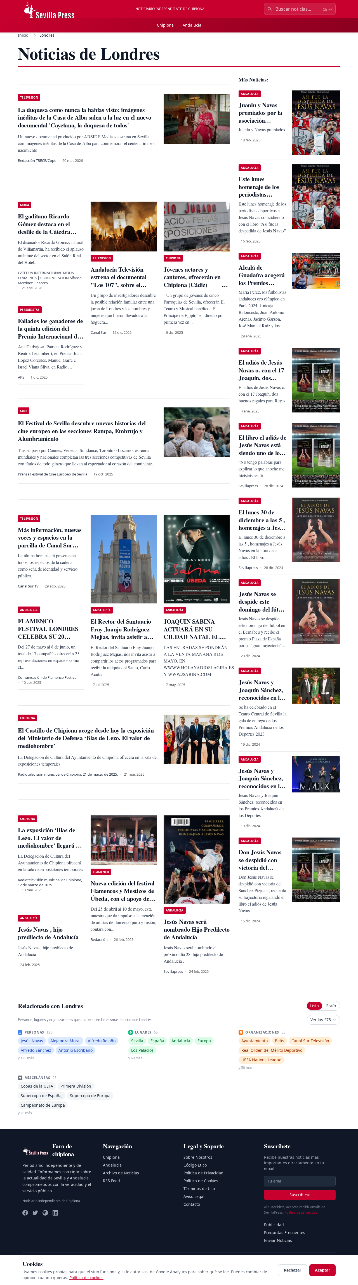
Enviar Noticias (278, 1240)
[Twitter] (35, 1213)
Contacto (191, 1204)
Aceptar (322, 1270)
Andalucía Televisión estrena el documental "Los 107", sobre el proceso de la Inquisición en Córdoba (122, 285)
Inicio (23, 35)
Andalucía (192, 25)
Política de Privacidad (203, 1173)
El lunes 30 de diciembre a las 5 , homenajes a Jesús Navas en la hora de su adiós (262, 527)
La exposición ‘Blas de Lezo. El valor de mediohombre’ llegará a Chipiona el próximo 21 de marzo (48, 845)
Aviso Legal (193, 1196)
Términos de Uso (199, 1188)
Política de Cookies (200, 1180)
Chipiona (165, 25)
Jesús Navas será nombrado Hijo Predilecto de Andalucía (197, 929)
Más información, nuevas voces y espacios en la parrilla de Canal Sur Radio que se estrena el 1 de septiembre (49, 545)
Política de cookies (86, 1277)
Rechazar (292, 1270)
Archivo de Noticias (121, 1173)
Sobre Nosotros (197, 1157)
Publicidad (274, 1224)
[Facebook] (25, 1213)
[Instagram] (45, 1213)
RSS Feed (111, 1180)
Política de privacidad (300, 1212)
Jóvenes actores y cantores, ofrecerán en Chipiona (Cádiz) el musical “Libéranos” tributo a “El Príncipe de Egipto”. (196, 288)
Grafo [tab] (331, 1005)
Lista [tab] (314, 1005)
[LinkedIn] (55, 1213)
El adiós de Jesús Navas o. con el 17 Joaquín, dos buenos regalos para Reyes (261, 378)
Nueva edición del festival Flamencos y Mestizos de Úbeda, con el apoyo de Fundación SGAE (122, 894)
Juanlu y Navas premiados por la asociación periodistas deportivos (260, 120)
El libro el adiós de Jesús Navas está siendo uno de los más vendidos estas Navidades (263, 453)
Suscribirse (299, 1194)
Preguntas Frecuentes (284, 1232)
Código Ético (195, 1165)
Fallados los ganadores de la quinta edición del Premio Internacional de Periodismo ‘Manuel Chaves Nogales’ (50, 336)
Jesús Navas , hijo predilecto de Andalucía (48, 933)
